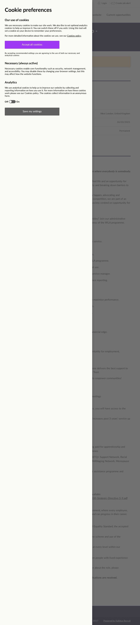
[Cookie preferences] (70, 312)
